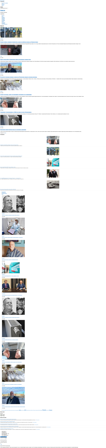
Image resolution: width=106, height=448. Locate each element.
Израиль (13, 410)
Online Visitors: (4, 431)
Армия (7, 410)
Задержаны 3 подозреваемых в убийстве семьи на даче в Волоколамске (15, 112)
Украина (50, 410)
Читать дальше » (35, 422)
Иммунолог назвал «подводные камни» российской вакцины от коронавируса (12, 237)
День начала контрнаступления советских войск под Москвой (8, 189)
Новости (2, 10)
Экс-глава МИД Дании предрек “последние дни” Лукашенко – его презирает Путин (10, 178)
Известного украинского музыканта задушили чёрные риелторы (10, 215)
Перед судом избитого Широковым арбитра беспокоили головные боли (15, 59)
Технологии (3, 22)
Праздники (3, 20)
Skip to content (2, 0)
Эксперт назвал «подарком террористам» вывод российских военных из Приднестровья (19, 42)
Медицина (3, 17)
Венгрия (11, 410)
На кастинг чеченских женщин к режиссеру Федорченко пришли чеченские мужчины (18, 77)
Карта (3, 5)
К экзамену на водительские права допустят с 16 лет (6, 428)
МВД (25, 410)
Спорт (3, 21)
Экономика (3, 23)
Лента (3, 3)
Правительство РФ (37, 410)
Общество (3, 18)
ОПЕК (33, 410)
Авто (2, 16)
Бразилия (9, 410)
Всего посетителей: (4, 433)
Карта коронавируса (4, 24)
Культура (1, 73)
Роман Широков (40, 410)
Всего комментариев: (5, 435)
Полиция (34, 410)
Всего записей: (4, 434)
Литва (23, 410)
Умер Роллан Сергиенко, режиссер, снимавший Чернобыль (10, 259)
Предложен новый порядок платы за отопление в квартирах (13, 129)
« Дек (1, 444)
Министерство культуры (28, 410)
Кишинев (22, 410)
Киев (20, 410)
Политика (3, 19)
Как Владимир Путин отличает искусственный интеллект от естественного (12, 295)
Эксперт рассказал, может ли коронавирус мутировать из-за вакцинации (16, 94)
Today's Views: (4, 432)
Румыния (47, 410)
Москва (32, 410)
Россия (44, 410)
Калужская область (17, 410)
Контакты (3, 4)
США (48, 410)
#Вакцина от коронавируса (4, 410)
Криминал (1, 108)
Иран (14, 410)
